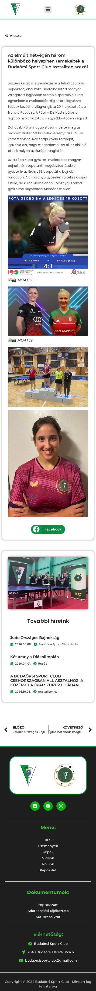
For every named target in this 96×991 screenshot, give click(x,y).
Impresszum (48, 905)
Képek (48, 852)
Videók (48, 858)
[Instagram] (61, 806)
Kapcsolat (48, 870)
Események (48, 846)
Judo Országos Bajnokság (34, 637)
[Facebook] (35, 806)
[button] (48, 9)
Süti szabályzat (48, 917)
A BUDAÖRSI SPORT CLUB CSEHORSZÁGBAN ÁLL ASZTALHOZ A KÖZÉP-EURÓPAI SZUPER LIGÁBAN (46, 680)
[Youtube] (48, 806)
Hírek (48, 840)
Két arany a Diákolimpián (34, 657)
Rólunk (48, 864)
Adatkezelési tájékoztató (48, 911)
